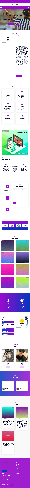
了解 (17, 464)
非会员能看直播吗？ (5, 334)
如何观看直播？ (4, 328)
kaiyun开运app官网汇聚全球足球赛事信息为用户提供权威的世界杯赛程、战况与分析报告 (22, 246)
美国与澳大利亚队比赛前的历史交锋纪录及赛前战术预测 (22, 283)
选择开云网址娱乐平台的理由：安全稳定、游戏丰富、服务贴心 (22, 271)
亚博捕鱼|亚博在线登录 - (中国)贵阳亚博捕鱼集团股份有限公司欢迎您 (8, 485)
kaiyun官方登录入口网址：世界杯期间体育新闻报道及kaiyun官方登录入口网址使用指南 (7, 258)
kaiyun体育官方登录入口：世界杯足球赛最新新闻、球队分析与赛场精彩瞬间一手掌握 (22, 258)
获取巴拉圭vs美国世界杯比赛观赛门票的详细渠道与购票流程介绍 (7, 283)
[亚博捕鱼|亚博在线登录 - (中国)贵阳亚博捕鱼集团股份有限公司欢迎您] (15, 4)
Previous (2, 225)
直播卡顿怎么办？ (5, 321)
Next (28, 225)
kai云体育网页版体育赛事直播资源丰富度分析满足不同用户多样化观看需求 (8, 421)
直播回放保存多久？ (5, 331)
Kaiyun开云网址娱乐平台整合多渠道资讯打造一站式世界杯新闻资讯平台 (8, 444)
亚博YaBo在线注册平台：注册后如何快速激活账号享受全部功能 (7, 247)
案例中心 (11, 24)
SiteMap (17, 475)
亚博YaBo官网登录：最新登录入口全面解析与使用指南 (22, 421)
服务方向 (18, 24)
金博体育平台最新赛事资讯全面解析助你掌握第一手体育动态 (7, 271)
